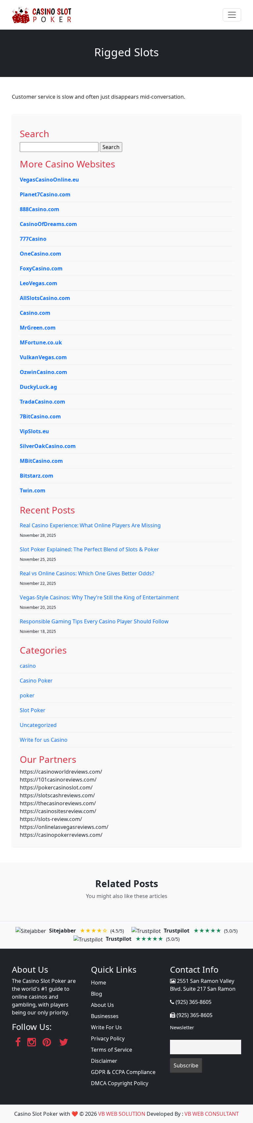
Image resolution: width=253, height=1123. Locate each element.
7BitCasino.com (40, 416)
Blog (96, 993)
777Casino (33, 238)
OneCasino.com (40, 253)
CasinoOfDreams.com (48, 224)
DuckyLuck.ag (38, 386)
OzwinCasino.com (43, 372)
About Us (102, 1005)
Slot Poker (32, 710)
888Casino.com (39, 209)
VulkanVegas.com (43, 357)
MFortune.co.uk (41, 342)
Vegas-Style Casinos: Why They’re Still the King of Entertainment (99, 597)
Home (98, 982)
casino (28, 665)
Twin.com (32, 490)
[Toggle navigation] (232, 14)
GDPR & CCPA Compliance (123, 1072)
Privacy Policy (108, 1038)
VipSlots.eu (34, 431)
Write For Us (106, 1027)
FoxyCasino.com (41, 268)
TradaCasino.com (42, 401)
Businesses (105, 1016)
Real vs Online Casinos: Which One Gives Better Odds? (87, 573)
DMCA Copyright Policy (119, 1083)
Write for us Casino (44, 739)
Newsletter (182, 1027)
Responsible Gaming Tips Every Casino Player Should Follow (94, 621)
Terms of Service (111, 1049)
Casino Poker (36, 680)
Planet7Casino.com (45, 194)
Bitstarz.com (36, 475)
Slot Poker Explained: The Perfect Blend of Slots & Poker (89, 549)
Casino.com (35, 312)
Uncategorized (38, 725)
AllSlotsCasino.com (45, 298)
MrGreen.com (38, 327)
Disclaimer (104, 1060)
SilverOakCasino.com (48, 446)
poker (27, 695)
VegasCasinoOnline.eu (49, 179)
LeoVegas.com (38, 283)
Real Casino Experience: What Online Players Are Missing (90, 525)
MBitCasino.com (41, 460)
